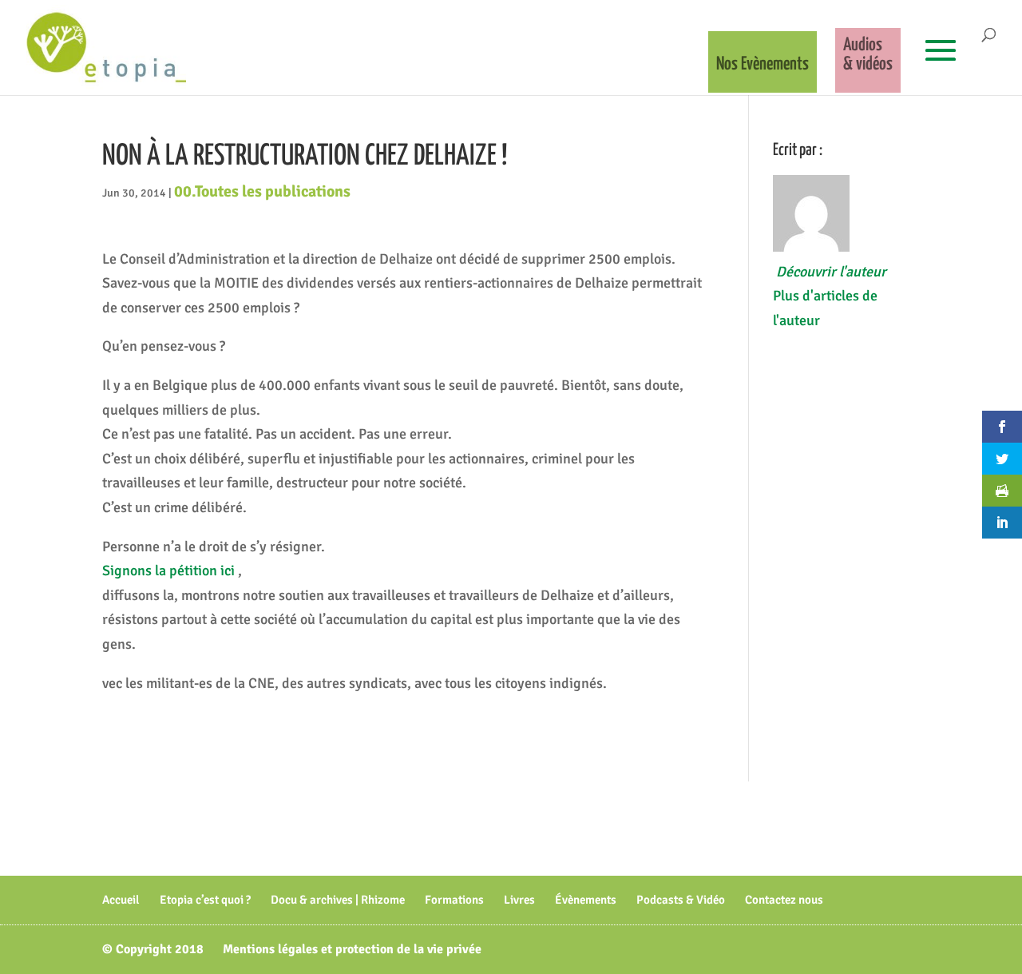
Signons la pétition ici (170, 570)
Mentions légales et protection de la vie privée (352, 949)
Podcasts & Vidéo (680, 900)
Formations (454, 900)
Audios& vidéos (868, 55)
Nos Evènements (762, 64)
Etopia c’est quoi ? (205, 900)
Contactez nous (784, 900)
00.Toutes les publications (262, 191)
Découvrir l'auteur (831, 271)
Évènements (585, 900)
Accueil (121, 900)
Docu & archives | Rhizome (338, 900)
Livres (519, 900)
